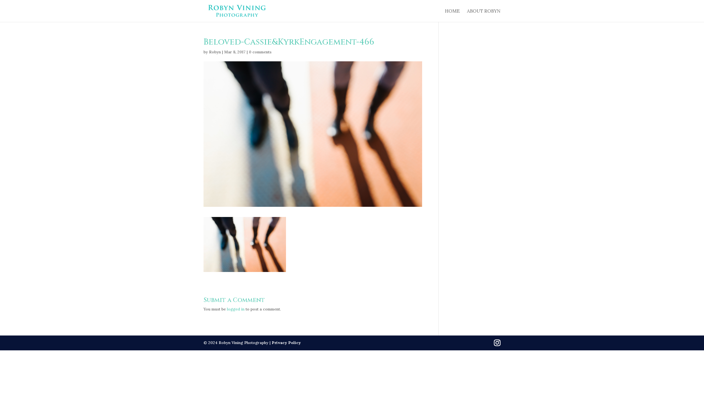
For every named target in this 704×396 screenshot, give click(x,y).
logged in (235, 309)
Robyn (215, 52)
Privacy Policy (286, 342)
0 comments (260, 52)
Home (452, 11)
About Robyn (484, 11)
